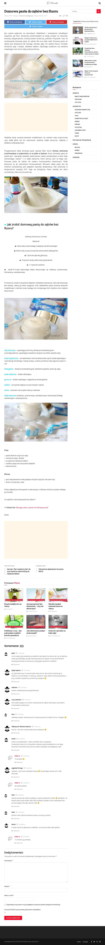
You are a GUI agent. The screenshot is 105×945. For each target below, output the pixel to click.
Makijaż (77, 121)
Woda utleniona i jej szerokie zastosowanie (90, 29)
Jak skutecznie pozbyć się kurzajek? (35, 632)
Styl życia (78, 102)
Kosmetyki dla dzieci (81, 118)
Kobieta (76, 93)
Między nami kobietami (82, 96)
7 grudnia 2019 (32, 636)
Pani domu (78, 99)
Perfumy (77, 124)
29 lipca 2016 (8, 16)
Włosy (77, 136)
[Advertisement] (36, 117)
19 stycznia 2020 (10, 638)
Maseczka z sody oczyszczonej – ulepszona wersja (90, 62)
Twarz (77, 133)
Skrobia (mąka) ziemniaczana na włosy (55, 606)
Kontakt (85, 942)
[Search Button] (99, 11)
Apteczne (78, 112)
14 (66, 15)
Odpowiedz (16, 664)
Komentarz (8, 861)
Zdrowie (76, 157)
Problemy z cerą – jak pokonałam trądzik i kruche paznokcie (12, 633)
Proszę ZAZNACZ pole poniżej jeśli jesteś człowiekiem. (22, 910)
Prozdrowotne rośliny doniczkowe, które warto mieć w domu (91, 51)
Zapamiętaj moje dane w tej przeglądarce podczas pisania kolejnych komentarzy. (33, 905)
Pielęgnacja (78, 153)
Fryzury (77, 147)
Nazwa (7, 886)
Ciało (76, 115)
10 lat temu (21, 653)
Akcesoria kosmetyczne (82, 110)
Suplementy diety (80, 130)
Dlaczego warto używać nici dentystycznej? (32, 507)
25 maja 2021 (9, 609)
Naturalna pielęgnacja (26, 16)
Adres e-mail (9, 895)
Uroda (75, 144)
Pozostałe (78, 127)
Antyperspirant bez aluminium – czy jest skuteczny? (35, 606)
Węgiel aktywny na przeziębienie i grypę (91, 39)
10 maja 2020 (53, 611)
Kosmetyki (77, 106)
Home (79, 942)
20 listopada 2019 (54, 636)
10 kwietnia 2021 (32, 611)
